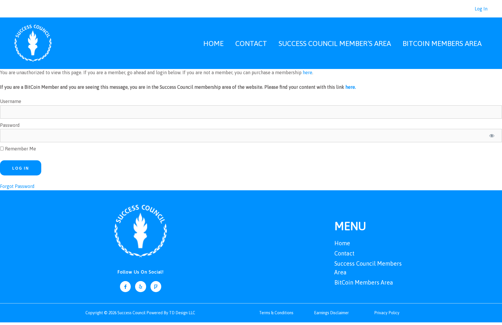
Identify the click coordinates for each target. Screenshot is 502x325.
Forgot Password (17, 186)
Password (10, 125)
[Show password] (492, 135)
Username (10, 101)
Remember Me (20, 148)
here (307, 72)
